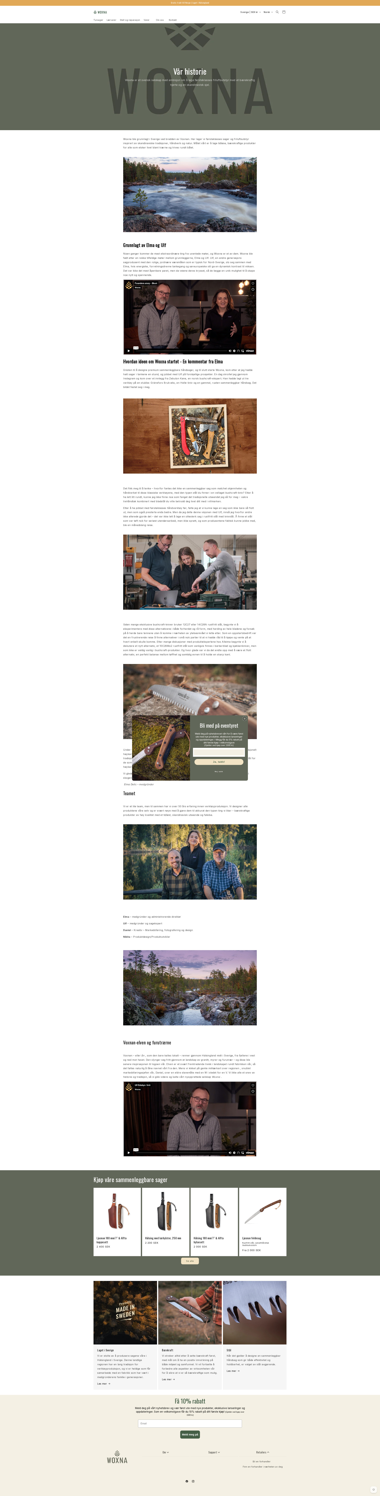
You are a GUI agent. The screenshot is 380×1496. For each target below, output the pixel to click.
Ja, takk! (219, 762)
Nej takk (219, 771)
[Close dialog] (244, 718)
